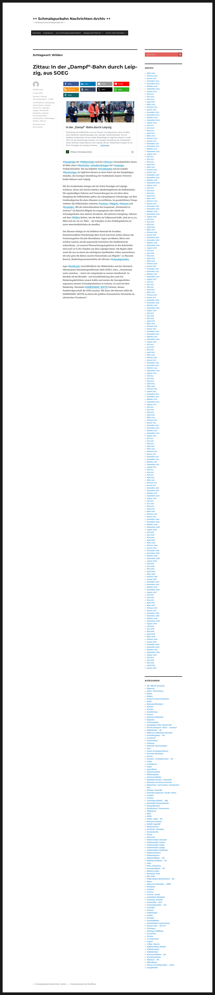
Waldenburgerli (153, 949)
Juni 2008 (150, 566)
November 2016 (153, 303)
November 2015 (153, 334)
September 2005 (153, 652)
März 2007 (151, 605)
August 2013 (151, 404)
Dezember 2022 (153, 112)
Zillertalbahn (152, 962)
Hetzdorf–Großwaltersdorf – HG (160, 759)
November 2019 (153, 209)
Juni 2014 (150, 378)
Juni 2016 (150, 316)
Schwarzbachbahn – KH (156, 905)
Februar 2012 (152, 451)
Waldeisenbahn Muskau (156, 947)
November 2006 (153, 616)
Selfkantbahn (152, 913)
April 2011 (151, 478)
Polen (149, 863)
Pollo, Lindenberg (154, 866)
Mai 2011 (150, 475)
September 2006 (153, 621)
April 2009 (151, 540)
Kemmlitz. (69, 207)
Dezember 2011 (153, 457)
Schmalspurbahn (40, 116)
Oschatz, (104, 203)
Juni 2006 (151, 629)
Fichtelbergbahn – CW (156, 735)
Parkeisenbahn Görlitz (156, 845)
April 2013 (151, 415)
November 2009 (153, 522)
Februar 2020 (152, 201)
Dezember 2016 (153, 300)
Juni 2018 (150, 253)
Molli (149, 814)
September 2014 (153, 371)
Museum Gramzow (154, 821)
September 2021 (153, 151)
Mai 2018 (150, 256)
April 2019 (151, 227)
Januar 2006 (152, 642)
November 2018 (153, 240)
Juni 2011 (150, 472)
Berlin (149, 701)
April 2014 (151, 384)
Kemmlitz (37, 108)
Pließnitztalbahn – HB (155, 858)
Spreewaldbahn (153, 921)
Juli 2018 (150, 251)
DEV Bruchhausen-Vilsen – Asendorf (162, 728)
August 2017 (152, 279)
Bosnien (150, 709)
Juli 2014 (150, 376)
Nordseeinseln (152, 832)
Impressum (48, 33)
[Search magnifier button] (180, 54)
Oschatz (45, 113)
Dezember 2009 (153, 519)
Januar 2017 (151, 298)
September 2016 (153, 308)
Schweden (151, 908)
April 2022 (151, 133)
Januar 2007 (151, 611)
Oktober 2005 (152, 650)
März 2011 (151, 480)
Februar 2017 (152, 295)
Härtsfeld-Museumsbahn (157, 746)
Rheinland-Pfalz (153, 874)
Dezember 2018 (153, 238)
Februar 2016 (152, 326)
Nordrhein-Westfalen (155, 829)
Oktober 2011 (152, 462)
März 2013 (151, 418)
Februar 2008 (152, 577)
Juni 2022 (150, 128)
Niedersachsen (153, 827)
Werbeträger (70, 172)
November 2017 (153, 271)
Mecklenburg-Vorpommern (158, 808)
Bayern (149, 694)
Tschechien (151, 934)
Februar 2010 (152, 514)
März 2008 (151, 574)
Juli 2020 (150, 188)
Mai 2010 (150, 506)
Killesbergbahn (153, 775)
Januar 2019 (151, 235)
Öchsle (149, 835)
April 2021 (151, 164)
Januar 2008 (151, 579)
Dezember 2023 (153, 81)
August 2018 (152, 248)
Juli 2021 (150, 157)
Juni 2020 (150, 191)
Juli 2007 (150, 595)
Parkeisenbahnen (154, 853)
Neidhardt (44, 110)
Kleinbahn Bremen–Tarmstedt (159, 780)
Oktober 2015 (152, 337)
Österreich (151, 837)
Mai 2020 (150, 193)
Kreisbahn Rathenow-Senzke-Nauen (161, 793)
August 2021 (152, 154)
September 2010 (153, 496)
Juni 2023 (150, 97)
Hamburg (150, 743)
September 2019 (153, 214)
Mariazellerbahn (153, 806)
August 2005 (152, 655)
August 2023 (152, 91)
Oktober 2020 (152, 180)
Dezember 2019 (153, 206)
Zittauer (109, 162)
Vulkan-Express (153, 944)
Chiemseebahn (153, 722)
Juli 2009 (150, 532)
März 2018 (151, 261)
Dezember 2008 (153, 551)
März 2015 (151, 355)
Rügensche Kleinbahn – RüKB (159, 884)
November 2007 (153, 584)
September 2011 (153, 464)
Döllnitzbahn (88, 162)
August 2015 (152, 342)
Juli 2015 (150, 344)
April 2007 (151, 603)
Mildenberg (151, 811)
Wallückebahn (152, 952)
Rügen (149, 881)
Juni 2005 (150, 660)
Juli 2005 (150, 658)
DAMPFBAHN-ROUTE (97, 287)
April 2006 (151, 634)
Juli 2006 (150, 626)
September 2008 (153, 558)
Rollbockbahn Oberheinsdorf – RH (160, 879)
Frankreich (151, 738)
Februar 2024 (152, 76)
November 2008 (153, 553)
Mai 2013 (150, 412)
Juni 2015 (150, 347)
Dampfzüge (70, 162)
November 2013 (153, 397)
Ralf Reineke (38, 90)
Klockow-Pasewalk (154, 790)
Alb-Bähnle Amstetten (156, 686)
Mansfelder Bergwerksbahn (158, 803)
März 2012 (151, 449)
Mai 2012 (150, 444)
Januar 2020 (151, 204)
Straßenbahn (105, 169)
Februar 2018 (152, 264)
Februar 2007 (152, 608)
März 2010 (151, 511)
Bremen (150, 715)
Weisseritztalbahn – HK (156, 955)
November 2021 (153, 146)
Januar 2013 (151, 423)
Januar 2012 (151, 454)
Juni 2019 (150, 222)
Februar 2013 (152, 420)
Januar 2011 (151, 485)
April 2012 (151, 446)
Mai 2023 (150, 99)
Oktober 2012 (152, 431)
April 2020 (151, 196)
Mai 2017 (150, 287)
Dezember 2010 (153, 488)
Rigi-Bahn (151, 876)
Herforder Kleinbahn (155, 754)
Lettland (150, 795)
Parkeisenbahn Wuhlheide (157, 850)
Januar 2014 (151, 391)
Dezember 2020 (153, 175)
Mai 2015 (150, 350)
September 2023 (153, 89)
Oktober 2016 (152, 305)
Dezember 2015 (153, 331)
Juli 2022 (150, 125)
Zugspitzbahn (152, 968)
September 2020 (153, 183)
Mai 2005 (150, 663)
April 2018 (151, 258)
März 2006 (151, 637)
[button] (71, 84)
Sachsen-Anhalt (153, 895)
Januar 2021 (151, 172)
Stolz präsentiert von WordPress (83, 984)
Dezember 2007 (153, 582)
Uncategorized (152, 939)
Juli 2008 (150, 564)
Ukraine (150, 936)
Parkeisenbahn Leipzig (156, 848)
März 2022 (151, 136)
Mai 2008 (150, 569)
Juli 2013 (150, 407)
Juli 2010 (150, 501)
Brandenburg (152, 712)
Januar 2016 (151, 329)
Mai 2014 (150, 381)
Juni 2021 (150, 159)
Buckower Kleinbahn (155, 717)
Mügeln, (115, 203)
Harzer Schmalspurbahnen (157, 751)
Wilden (76, 217)
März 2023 (151, 104)
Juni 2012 (150, 441)
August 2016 (152, 311)
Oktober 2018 (152, 243)
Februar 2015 (152, 358)
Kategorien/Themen (92, 33)
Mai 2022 (150, 131)
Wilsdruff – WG (153, 960)
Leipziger (119, 165)
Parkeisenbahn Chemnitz (157, 840)
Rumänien (151, 887)
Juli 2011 (150, 470)
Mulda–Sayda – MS (154, 819)
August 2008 (152, 561)
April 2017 (151, 290)
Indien (149, 761)
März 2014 (151, 386)
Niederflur (37, 113)
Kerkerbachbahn (153, 772)
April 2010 (151, 509)
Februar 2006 (152, 639)
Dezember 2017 (153, 269)
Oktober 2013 (152, 399)
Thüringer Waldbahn (155, 931)
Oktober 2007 (152, 587)
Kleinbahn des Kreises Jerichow (159, 782)
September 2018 (153, 245)
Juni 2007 (150, 598)
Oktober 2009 (152, 524)
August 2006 (152, 624)
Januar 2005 (151, 668)
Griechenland (152, 741)
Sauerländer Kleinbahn (156, 897)
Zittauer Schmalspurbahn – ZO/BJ (160, 965)
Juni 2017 (150, 284)
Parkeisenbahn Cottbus (156, 842)
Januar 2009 (152, 548)
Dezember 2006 (153, 613)
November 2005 (153, 647)
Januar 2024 (151, 78)
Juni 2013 (150, 410)
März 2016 (151, 324)
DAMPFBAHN (38, 103)
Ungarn (150, 941)
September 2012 (153, 433)
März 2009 (151, 543)
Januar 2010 (151, 517)
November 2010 (153, 491)
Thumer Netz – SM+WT (156, 926)
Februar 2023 (152, 107)
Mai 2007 (150, 600)
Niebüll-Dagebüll (153, 824)
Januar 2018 (151, 266)
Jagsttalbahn (152, 769)
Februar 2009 (152, 545)
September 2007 (153, 590)
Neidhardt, (74, 266)
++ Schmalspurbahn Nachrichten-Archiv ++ (71, 19)
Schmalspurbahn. (120, 259)
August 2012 (152, 436)
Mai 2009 (150, 538)
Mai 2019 (150, 224)
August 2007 (152, 592)
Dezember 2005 (153, 644)
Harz (149, 748)
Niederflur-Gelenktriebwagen (94, 165)
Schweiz (150, 910)
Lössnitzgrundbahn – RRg (157, 801)
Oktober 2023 (152, 86)
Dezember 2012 (153, 425)
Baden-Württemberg (155, 691)
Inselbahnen (152, 764)
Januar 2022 (151, 141)
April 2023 (151, 102)
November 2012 (153, 428)
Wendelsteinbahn (154, 957)
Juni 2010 (150, 504)
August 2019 (152, 217)
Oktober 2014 (152, 368)
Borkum (150, 707)
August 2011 (151, 467)
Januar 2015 (151, 360)
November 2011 (153, 459)
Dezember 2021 (153, 144)
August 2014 (152, 373)
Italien (149, 767)
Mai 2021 (150, 162)
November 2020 (153, 178)
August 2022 (152, 123)
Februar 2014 (152, 389)
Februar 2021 (152, 170)
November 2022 (153, 115)
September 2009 (153, 527)
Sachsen (36, 97)
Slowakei (150, 918)
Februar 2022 (152, 138)
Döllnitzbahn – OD (154, 730)
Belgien (150, 696)
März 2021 (151, 167)
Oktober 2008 (152, 556)
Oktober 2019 (152, 211)
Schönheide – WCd (154, 902)
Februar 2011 (152, 483)
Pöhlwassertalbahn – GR (157, 861)
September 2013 (153, 402)
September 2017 (153, 277)
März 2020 (151, 198)
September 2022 (153, 120)
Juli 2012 (150, 438)
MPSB (149, 816)
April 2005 (151, 665)
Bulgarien (151, 720)
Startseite (36, 33)
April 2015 (151, 352)
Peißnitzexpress (153, 855)
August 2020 (152, 185)
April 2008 (151, 571)
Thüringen (151, 928)
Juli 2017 (150, 282)
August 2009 (152, 530)
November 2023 (153, 84)
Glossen (125, 203)
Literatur (150, 798)
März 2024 (151, 73)
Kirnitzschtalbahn (154, 777)
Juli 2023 (150, 94)
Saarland (150, 889)
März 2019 (151, 230)
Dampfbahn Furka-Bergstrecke (159, 725)
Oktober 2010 (152, 493)
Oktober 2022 (152, 118)
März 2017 (151, 292)
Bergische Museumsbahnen (158, 699)
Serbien (150, 915)
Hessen (150, 756)
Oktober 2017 (152, 274)
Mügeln (36, 110)
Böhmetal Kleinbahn (155, 704)
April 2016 (151, 321)
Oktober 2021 (152, 149)
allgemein (151, 688)
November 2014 (153, 365)
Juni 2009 (151, 535)
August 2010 (152, 498)
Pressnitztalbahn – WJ (156, 868)
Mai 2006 (150, 631)
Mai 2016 (150, 318)
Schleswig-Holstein (155, 900)
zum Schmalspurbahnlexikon (68, 33)
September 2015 (153, 339)
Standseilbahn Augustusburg (158, 923)
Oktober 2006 (152, 618)
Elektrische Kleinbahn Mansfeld (159, 733)
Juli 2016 (150, 313)
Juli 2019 (150, 219)
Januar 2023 (151, 110)
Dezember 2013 (153, 394)
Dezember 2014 (153, 363)
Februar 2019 (152, 232)
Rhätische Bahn (153, 871)
